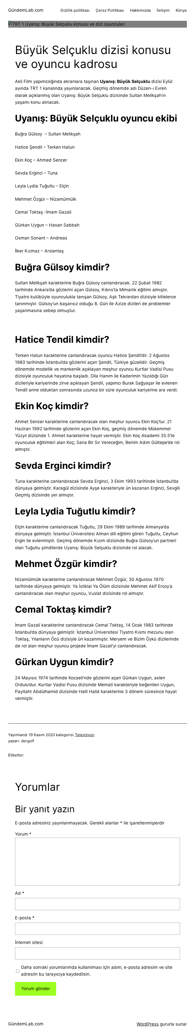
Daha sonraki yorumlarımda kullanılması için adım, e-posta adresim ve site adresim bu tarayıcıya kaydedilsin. (96, 971)
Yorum (23, 834)
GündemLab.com (25, 10)
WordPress (148, 1024)
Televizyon (84, 734)
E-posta (25, 917)
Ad (19, 893)
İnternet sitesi (29, 942)
